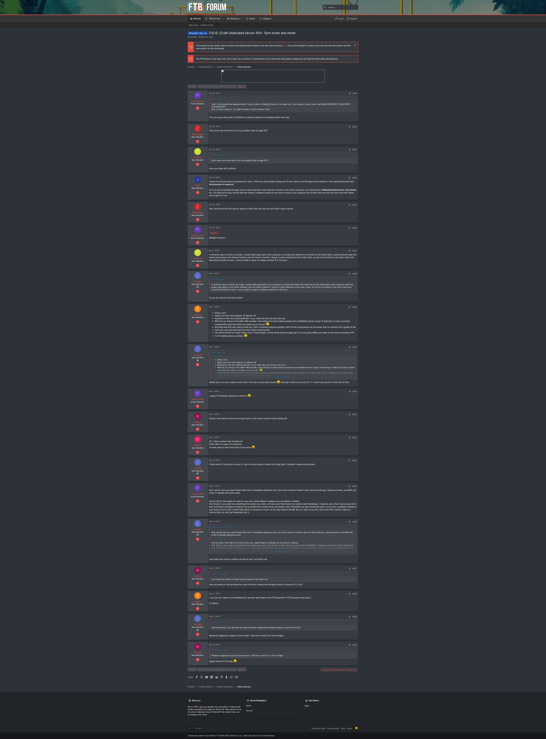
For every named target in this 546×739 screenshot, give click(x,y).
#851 (355, 391)
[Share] (350, 93)
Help (343, 728)
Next (241, 87)
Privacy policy (333, 728)
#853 (354, 437)
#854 (354, 460)
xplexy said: (216, 352)
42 (211, 86)
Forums (249, 710)
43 (216, 86)
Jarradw (193, 37)
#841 (355, 93)
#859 (354, 617)
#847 (354, 251)
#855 (354, 486)
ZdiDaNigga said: (218, 155)
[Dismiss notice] (354, 45)
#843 (354, 149)
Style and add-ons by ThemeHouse (259, 735)
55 (234, 86)
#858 (354, 594)
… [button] (202, 86)
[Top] (353, 728)
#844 (354, 178)
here (285, 45)
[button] (223, 18)
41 (207, 86)
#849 (354, 307)
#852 (354, 414)
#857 (354, 568)
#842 (354, 127)
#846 (354, 228)
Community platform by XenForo (215, 735)
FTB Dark (198, 728)
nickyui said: (216, 99)
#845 (354, 205)
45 (225, 86)
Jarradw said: (217, 574)
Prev (193, 87)
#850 (354, 347)
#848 (354, 274)
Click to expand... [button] (283, 376)
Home (248, 705)
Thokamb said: (217, 279)
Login (306, 705)
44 (221, 86)
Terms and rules (318, 728)
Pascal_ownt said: (219, 527)
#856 (354, 522)
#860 (354, 645)
